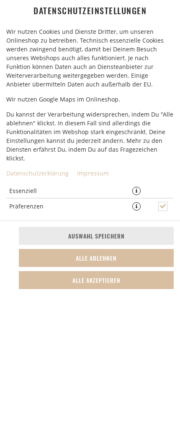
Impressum (93, 173)
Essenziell (23, 191)
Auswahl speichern (96, 235)
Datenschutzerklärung (37, 173)
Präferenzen (26, 206)
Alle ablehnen (96, 258)
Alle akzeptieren (96, 280)
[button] (136, 191)
